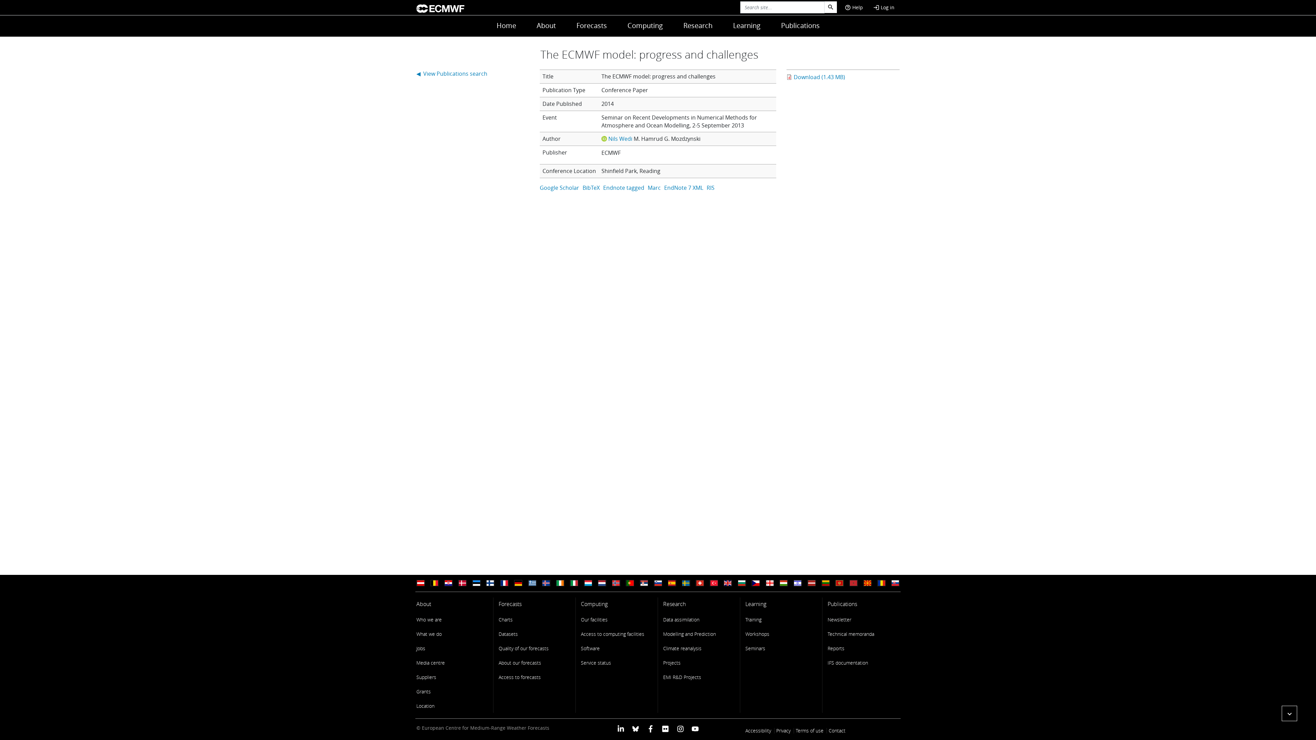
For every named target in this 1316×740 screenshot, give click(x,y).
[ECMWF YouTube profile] (695, 728)
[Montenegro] (840, 583)
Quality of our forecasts (524, 648)
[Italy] (574, 583)
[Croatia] (448, 583)
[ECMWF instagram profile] (680, 728)
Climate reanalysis (682, 648)
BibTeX (591, 188)
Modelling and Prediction (689, 634)
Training (753, 619)
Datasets (508, 634)
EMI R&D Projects (682, 677)
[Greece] (532, 583)
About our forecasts (520, 662)
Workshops (757, 634)
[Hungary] (784, 583)
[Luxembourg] (588, 583)
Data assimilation (681, 619)
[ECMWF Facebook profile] (650, 728)
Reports (836, 648)
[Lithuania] (825, 583)
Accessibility (758, 730)
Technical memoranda (851, 634)
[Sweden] (686, 583)
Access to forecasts (520, 677)
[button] (1289, 713)
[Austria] (420, 583)
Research (697, 25)
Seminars (755, 648)
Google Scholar (559, 188)
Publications (800, 25)
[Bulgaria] (742, 583)
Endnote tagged (623, 188)
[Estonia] (476, 583)
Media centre (430, 662)
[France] (504, 583)
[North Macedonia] (867, 583)
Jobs (420, 648)
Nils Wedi (620, 139)
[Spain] (672, 583)
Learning (746, 25)
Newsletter (839, 619)
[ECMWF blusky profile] (635, 728)
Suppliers (426, 677)
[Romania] (881, 583)
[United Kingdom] (728, 583)
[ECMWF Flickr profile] (665, 728)
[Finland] (490, 583)
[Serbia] (644, 583)
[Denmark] (462, 583)
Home (506, 25)
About (546, 25)
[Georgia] (770, 583)
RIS (711, 188)
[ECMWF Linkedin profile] (620, 728)
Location (425, 706)
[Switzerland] (700, 583)
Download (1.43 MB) (819, 77)
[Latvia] (811, 583)
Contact (837, 730)
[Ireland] (560, 583)
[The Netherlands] (602, 583)
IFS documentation (848, 662)
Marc (654, 188)
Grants (423, 691)
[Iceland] (546, 583)
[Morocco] (854, 583)
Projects (672, 662)
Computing (645, 25)
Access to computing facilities (612, 634)
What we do (429, 634)
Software (590, 648)
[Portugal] (630, 583)
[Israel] (798, 583)
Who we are (429, 619)
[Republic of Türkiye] (714, 583)
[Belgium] (434, 583)
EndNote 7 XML (683, 188)
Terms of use (810, 730)
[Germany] (518, 583)
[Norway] (616, 583)
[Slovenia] (658, 583)
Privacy (783, 730)
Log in (883, 7)
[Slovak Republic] (895, 583)
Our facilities (594, 619)
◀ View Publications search (451, 73)
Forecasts (591, 25)
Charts (506, 619)
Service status (596, 662)
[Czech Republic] (756, 583)
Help (854, 7)
